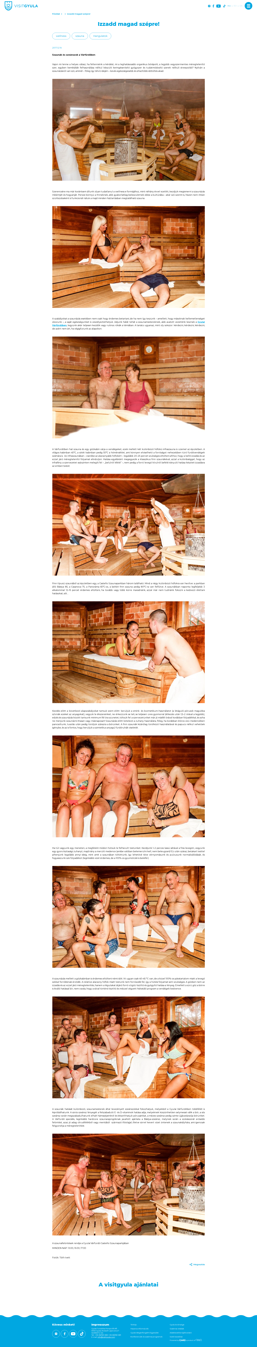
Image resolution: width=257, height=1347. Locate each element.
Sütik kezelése (176, 1337)
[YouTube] (218, 6)
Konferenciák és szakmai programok (146, 1337)
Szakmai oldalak (177, 1329)
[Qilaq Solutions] (199, 1340)
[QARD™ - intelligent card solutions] (182, 1340)
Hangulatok (100, 36)
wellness (61, 36)
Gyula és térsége (177, 1325)
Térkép (134, 1325)
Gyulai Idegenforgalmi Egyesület (145, 1333)
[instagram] (209, 6)
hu (229, 6)
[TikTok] (224, 6)
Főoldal (56, 14)
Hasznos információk (140, 1329)
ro (235, 6)
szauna (79, 36)
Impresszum (100, 1324)
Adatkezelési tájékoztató (181, 1333)
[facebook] (213, 6)
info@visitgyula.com (106, 1337)
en (241, 6)
